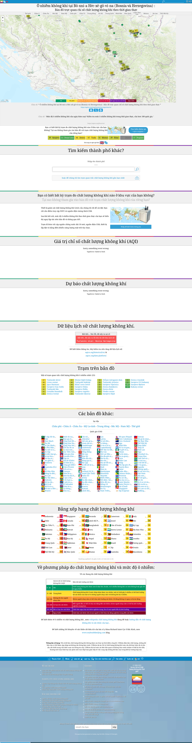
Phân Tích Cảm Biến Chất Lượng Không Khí (57, 689)
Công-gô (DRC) (67, 465)
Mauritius (103, 473)
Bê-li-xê (46, 484)
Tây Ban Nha (141, 441)
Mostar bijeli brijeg (81, 380)
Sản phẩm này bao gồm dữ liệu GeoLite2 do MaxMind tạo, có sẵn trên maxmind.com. (105, 678)
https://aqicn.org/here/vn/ (96, 123)
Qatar (119, 469)
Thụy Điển (140, 445)
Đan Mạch (47, 441)
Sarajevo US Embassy (138, 382)
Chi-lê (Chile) (67, 460)
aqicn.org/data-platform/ (96, 355)
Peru (119, 458)
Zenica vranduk (135, 380)
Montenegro (104, 486)
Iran (82, 467)
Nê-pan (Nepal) (123, 436)
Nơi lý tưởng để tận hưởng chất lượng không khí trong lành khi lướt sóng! (104, 713)
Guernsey (84, 449)
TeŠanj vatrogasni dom (110, 380)
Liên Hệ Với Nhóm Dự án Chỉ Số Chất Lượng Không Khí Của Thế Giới (62, 671)
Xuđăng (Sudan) (139, 491)
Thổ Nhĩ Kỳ (140, 443)
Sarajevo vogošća (80, 391)
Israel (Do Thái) (86, 473)
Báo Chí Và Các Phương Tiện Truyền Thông (57, 674)
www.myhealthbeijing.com (94, 632)
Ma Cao (102, 452)
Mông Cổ (102, 484)
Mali (100, 467)
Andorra (46, 462)
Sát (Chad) (121, 486)
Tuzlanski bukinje (80, 382)
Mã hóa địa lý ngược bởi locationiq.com (99, 707)
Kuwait (83, 488)
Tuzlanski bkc (51, 389)
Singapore (121, 488)
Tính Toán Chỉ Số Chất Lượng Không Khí (56, 701)
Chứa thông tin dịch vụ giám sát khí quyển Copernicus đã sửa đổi (105, 697)
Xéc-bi (138, 480)
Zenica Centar (51, 393)
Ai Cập (45, 452)
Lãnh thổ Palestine (83, 491)
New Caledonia (123, 439)
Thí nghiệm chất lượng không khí (54, 687)
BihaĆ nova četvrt (80, 384)
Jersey (82, 477)
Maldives (102, 465)
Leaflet (2, 100)
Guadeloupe (85, 445)
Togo (137, 452)
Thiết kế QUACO (90, 717)
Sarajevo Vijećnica (108, 384)
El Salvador (66, 484)
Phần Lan (121, 460)
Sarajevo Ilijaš (107, 393)
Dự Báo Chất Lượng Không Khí (53, 703)
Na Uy (101, 488)
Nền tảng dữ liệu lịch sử (50, 711)
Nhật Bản (121, 445)
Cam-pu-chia (67, 454)
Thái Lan (139, 449)
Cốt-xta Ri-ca (67, 447)
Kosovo (83, 486)
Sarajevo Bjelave (136, 384)
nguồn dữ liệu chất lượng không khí (55, 699)
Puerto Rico (122, 467)
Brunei (46, 490)
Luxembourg (104, 447)
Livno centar (50, 382)
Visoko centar (106, 391)
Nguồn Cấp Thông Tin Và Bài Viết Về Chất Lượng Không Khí (62, 684)
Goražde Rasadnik (52, 391)
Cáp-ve (64, 458)
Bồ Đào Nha (48, 471)
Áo (44, 465)
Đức (44, 439)
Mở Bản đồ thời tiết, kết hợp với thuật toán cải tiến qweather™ (103, 688)
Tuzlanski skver (51, 380)
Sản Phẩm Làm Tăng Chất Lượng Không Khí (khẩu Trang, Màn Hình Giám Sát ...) (60, 706)
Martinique (103, 471)
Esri (7, 101)
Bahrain (46, 480)
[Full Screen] (2, 25)
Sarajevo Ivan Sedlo (53, 387)
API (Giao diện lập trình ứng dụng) (54, 709)
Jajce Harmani (51, 384)
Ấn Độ (45, 443)
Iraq (81, 469)
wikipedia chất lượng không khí (103, 619)
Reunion (120, 475)
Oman (119, 452)
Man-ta (101, 469)
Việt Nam (139, 473)
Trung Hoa (140, 456)
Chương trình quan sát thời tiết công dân (99, 692)
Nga (118, 443)
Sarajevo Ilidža (79, 389)
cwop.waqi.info (90, 694)
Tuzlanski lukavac (80, 393)
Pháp (119, 462)
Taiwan (139, 436)
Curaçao (65, 471)
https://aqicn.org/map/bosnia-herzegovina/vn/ (96, 107)
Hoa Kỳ (83, 456)
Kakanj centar (135, 387)
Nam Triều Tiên (103, 491)
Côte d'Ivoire (67, 467)
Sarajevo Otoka (79, 387)
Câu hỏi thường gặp (51, 694)
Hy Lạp (83, 462)
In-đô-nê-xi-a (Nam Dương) (85, 466)
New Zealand (122, 441)
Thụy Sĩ (139, 447)
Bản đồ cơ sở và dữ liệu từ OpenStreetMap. (100, 710)
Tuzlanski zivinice (108, 382)
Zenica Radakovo (108, 387)
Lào (100, 436)
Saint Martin (122, 482)
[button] (2, 17)
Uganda (139, 467)
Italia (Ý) (83, 475)
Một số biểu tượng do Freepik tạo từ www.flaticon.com (104, 701)
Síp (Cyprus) (122, 490)
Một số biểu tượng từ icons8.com (96, 704)
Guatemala (84, 447)
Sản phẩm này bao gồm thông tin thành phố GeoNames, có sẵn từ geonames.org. (105, 683)
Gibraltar (84, 439)
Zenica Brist (106, 389)
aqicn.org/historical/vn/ (95, 352)
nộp (114, 727)
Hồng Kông (84, 452)
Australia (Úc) (48, 467)
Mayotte (102, 475)
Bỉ (43, 469)
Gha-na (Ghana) (64, 491)
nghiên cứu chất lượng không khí (58, 678)
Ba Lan (46, 475)
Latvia (101, 439)
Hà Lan (83, 454)
